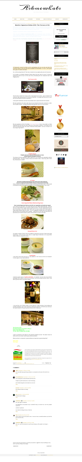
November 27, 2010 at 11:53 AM (24, 370)
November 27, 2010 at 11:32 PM (28, 400)
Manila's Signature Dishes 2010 (28, 363)
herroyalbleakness (19, 376)
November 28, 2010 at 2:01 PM (23, 415)
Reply (17, 373)
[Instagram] (66, 155)
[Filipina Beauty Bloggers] (60, 130)
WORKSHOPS (65, 19)
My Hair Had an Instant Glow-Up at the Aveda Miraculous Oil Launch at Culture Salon (60, 63)
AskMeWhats (18, 400)
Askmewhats (41, 8)
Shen (17, 415)
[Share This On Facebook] (45, 363)
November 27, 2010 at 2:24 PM (25, 387)
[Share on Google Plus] (49, 363)
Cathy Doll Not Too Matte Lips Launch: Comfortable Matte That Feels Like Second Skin (60, 69)
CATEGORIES (30, 19)
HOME (15, 19)
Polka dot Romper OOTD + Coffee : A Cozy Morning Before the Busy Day (61, 66)
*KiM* (17, 370)
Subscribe (61, 36)
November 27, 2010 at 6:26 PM (23, 394)
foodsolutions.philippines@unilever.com (37, 359)
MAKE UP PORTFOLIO (48, 19)
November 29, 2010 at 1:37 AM (28, 422)
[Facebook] (61, 155)
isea (16, 394)
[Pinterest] (57, 155)
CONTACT (57, 19)
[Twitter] (63, 155)
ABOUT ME (22, 19)
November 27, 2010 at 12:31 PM (29, 376)
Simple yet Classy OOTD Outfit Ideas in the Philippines (61, 58)
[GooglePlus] (59, 155)
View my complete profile (63, 47)
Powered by (58, 39)
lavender (17, 387)
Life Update (56, 60)
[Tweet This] (46, 363)
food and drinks (19, 363)
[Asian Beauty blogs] (60, 116)
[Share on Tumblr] (50, 363)
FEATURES (38, 19)
